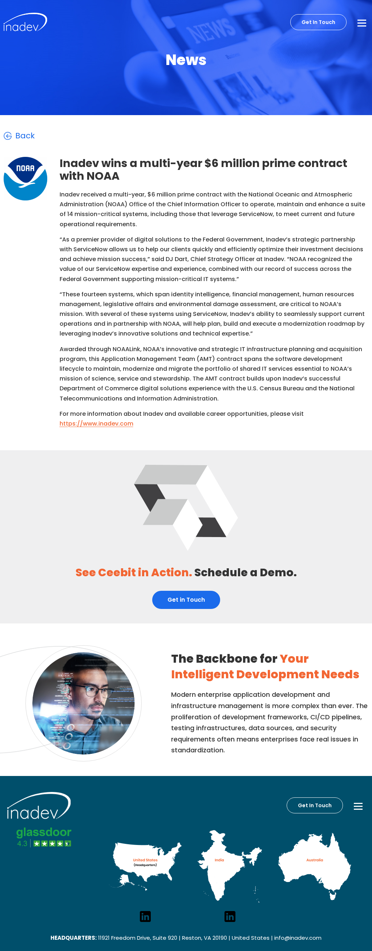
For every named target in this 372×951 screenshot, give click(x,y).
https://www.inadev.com (96, 423)
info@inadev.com (298, 938)
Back (25, 135)
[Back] (8, 136)
